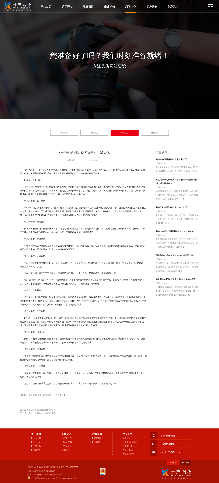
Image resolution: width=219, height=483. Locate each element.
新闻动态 (64, 132)
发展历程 (37, 445)
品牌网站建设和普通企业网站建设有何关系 (175, 279)
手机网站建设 (130, 442)
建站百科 (154, 132)
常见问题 (124, 132)
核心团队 (37, 449)
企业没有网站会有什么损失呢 (42, 413)
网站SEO (94, 132)
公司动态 (67, 438)
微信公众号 (129, 445)
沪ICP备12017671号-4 (67, 478)
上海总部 (172, 462)
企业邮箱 (109, 6)
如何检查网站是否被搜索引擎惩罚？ (172, 159)
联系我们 (173, 6)
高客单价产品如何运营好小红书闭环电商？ (175, 255)
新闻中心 (130, 6)
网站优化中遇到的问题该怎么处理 (171, 207)
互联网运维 (129, 453)
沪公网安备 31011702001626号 (44, 478)
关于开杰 (67, 6)
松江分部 (185, 462)
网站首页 (46, 6)
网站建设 (128, 438)
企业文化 (37, 442)
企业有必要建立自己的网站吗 (42, 409)
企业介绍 (37, 438)
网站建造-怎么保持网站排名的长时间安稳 (175, 231)
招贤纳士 (98, 442)
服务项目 (88, 6)
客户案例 (151, 6)
